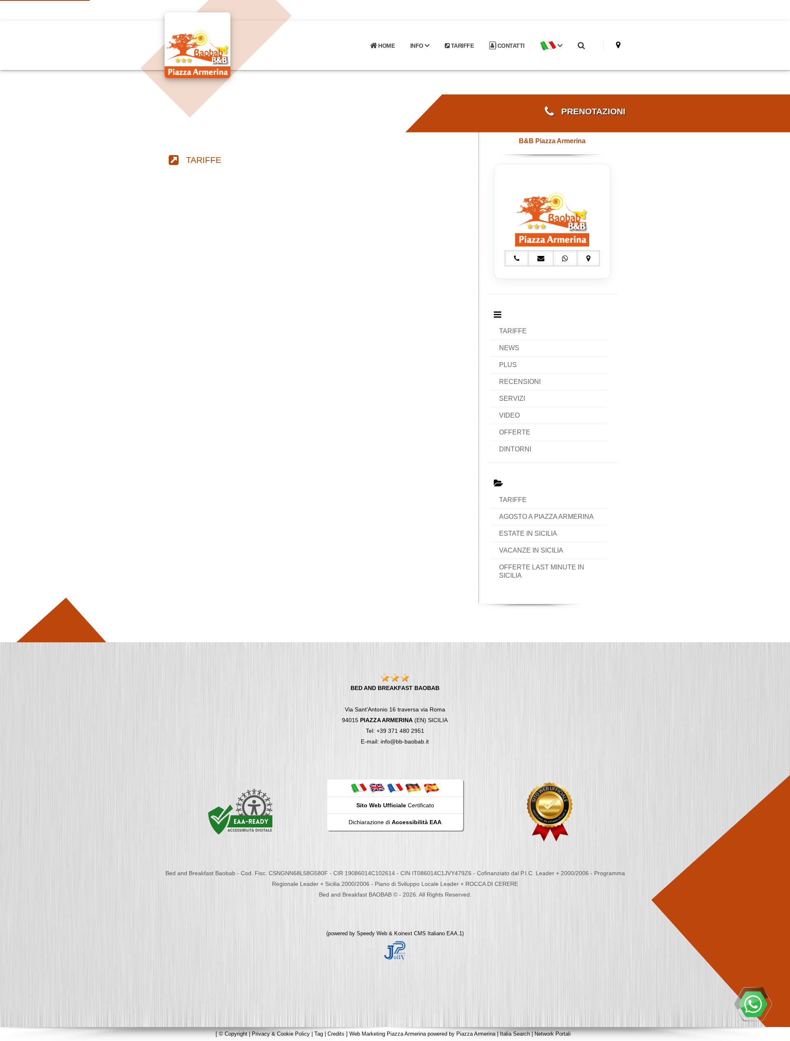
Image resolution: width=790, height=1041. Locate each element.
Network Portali (552, 1034)
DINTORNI (515, 449)
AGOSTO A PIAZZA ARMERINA (546, 516)
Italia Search (515, 1034)
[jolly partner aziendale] (395, 951)
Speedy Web (372, 933)
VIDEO (509, 415)
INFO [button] (417, 45)
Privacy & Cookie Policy (281, 1034)
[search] (581, 45)
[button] (550, 45)
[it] (359, 787)
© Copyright (233, 1034)
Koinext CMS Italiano (420, 933)
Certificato (395, 805)
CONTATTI (510, 45)
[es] (431, 787)
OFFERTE (514, 432)
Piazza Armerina (475, 1034)
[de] (413, 787)
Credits (336, 1034)
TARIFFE (461, 45)
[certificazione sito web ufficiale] (550, 811)
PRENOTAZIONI (589, 111)
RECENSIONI (520, 381)
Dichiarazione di (395, 822)
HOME (386, 45)
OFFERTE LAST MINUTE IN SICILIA (541, 571)
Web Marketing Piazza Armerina (387, 1034)
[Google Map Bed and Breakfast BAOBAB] (618, 45)
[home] (219, 44)
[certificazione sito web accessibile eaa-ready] (240, 811)
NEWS (509, 347)
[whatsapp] (753, 1004)
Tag (318, 1034)
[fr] (395, 787)
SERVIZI (512, 398)
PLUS (508, 364)
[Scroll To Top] (775, 1031)
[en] (377, 787)
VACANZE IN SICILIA (531, 550)
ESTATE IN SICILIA (528, 533)
